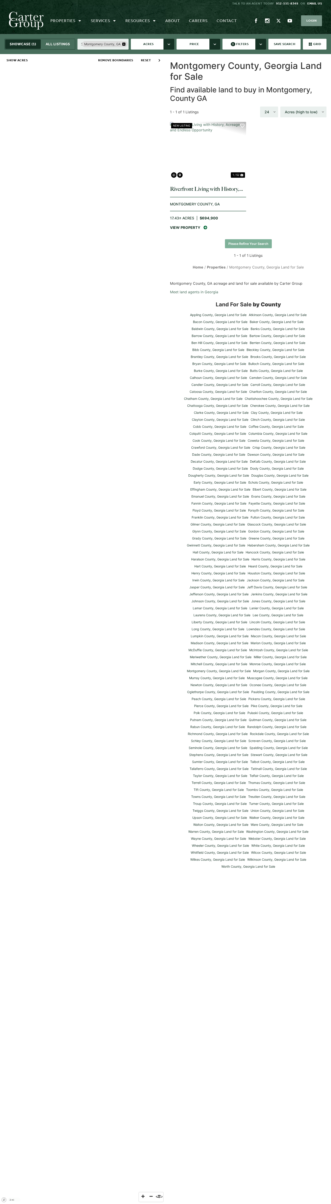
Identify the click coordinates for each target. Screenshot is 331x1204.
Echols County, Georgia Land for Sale (275, 482)
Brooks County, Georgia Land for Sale (278, 357)
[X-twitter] (278, 20)
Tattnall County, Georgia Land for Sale (279, 769)
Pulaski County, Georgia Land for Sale (275, 713)
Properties (62, 20)
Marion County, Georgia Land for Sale (278, 643)
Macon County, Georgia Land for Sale (278, 636)
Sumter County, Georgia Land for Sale (220, 762)
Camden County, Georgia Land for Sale (278, 378)
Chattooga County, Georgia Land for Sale (217, 405)
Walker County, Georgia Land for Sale (276, 817)
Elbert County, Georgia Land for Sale (279, 489)
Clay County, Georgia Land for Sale (277, 412)
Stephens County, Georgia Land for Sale (218, 755)
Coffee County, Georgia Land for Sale (276, 426)
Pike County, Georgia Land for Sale (276, 706)
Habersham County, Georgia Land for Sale (278, 545)
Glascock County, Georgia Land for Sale (276, 524)
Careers (198, 20)
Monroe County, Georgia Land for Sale (277, 664)
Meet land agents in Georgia (194, 292)
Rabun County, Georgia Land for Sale (217, 727)
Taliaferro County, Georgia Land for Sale (219, 769)
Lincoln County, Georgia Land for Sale (277, 622)
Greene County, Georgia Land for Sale (276, 538)
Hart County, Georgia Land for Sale (220, 566)
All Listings (58, 44)
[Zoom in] (143, 1196)
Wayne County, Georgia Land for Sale (218, 838)
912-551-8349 (287, 3)
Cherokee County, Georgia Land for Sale (280, 405)
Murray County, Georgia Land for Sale (217, 678)
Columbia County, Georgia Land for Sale (277, 433)
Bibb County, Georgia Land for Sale (218, 350)
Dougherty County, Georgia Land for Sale (218, 475)
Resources (137, 20)
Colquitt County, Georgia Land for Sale (217, 433)
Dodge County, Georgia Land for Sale (220, 468)
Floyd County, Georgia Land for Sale (219, 510)
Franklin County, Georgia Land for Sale (220, 517)
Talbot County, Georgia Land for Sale (277, 762)
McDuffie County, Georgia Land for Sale (217, 650)
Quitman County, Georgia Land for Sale (277, 720)
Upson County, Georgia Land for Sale (219, 817)
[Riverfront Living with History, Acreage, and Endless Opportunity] (208, 150)
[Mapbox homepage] (4, 1200)
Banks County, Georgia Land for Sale (278, 329)
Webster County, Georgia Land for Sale (277, 838)
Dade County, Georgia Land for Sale (218, 454)
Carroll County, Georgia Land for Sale (277, 385)
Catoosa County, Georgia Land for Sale (218, 392)
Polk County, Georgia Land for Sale (219, 713)
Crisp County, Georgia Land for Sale (278, 447)
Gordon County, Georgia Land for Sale (276, 531)
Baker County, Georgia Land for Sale (277, 322)
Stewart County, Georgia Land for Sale (279, 755)
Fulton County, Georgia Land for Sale (278, 517)
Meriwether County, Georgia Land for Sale (221, 657)
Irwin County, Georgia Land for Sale (218, 580)
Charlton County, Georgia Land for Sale (278, 392)
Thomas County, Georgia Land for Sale (276, 783)
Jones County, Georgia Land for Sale (278, 601)
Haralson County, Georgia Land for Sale (220, 559)
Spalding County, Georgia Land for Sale (278, 748)
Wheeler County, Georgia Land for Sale (220, 845)
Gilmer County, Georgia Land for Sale (217, 524)
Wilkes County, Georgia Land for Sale (217, 859)
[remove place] (123, 44)
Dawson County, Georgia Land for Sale (275, 454)
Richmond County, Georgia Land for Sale (218, 734)
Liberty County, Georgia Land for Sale (219, 622)
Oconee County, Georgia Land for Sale (277, 685)
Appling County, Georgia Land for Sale (218, 315)
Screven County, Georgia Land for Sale (277, 741)
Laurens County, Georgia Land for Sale (221, 615)
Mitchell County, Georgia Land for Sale (219, 664)
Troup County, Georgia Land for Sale (220, 804)
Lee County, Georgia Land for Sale (278, 615)
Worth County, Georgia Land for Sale (248, 866)
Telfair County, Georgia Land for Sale (276, 776)
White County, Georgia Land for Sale (278, 845)
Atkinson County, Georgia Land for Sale (278, 315)
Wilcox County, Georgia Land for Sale (278, 852)
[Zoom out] (151, 1196)
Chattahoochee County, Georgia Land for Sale (279, 399)
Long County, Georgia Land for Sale (218, 629)
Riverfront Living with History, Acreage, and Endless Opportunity (204, 189)
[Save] (242, 125)
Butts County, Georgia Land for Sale (276, 371)
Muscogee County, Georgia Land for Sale (277, 678)
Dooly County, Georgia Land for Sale (277, 468)
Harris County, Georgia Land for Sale (278, 559)
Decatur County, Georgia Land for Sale (219, 461)
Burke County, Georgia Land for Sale (221, 371)
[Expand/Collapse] (159, 60)
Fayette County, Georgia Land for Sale (277, 503)
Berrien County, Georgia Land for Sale (277, 343)
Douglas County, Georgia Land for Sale (279, 475)
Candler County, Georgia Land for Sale (219, 385)
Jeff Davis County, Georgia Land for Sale (277, 587)
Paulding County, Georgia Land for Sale (280, 692)
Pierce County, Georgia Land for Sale (221, 706)
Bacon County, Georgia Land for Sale (220, 322)
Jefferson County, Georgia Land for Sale (219, 594)
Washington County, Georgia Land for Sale (277, 831)
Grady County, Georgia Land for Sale (219, 538)
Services (100, 20)
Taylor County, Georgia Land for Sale (220, 776)
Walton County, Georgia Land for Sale (220, 824)
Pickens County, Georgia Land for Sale (276, 699)
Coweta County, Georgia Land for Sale (276, 440)
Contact (227, 20)
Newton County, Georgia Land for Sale (218, 685)
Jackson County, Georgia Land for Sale (275, 580)
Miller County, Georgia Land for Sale (280, 657)
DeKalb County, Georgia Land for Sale (278, 461)
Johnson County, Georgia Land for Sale (220, 601)
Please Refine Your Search (248, 244)
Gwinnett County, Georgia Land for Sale (216, 545)
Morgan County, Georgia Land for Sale (281, 671)
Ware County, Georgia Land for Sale (277, 824)
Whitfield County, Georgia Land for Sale (220, 852)
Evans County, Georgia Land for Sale (278, 496)
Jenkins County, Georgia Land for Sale (279, 594)
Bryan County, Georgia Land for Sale (219, 364)
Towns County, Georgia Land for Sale (218, 797)
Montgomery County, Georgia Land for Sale (219, 671)
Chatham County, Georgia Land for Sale (213, 399)
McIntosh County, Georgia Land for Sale (278, 650)
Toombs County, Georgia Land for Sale (274, 790)
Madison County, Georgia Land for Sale (219, 643)
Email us (314, 3)
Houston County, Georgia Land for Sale (276, 573)
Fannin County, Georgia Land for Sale (218, 503)
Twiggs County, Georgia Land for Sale (220, 811)
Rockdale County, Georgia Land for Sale (279, 734)
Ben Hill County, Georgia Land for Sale (219, 343)
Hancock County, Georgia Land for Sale (275, 552)
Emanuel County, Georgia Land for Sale (220, 496)
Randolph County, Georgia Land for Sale (276, 727)
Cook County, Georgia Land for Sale (219, 440)
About (172, 20)
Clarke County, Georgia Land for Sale (221, 412)
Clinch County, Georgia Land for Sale (278, 419)
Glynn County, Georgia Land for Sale (219, 531)
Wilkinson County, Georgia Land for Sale (276, 859)
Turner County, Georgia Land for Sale (276, 804)
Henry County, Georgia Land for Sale (218, 573)
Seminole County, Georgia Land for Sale (218, 748)
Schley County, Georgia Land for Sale (218, 741)
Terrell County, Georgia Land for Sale (219, 783)
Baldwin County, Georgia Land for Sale (220, 329)
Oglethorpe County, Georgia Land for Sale (218, 692)
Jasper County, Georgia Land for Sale (217, 587)
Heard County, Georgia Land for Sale (275, 566)
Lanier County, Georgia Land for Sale (276, 608)
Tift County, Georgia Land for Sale (219, 790)
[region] (83, 629)
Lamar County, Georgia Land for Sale (220, 608)
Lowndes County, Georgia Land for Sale (276, 629)
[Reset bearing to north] (159, 1196)
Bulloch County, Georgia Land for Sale (276, 364)
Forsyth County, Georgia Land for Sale (276, 510)
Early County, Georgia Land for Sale (220, 482)
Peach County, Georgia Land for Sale (219, 699)
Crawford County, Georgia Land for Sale (220, 447)
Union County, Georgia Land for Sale (277, 811)
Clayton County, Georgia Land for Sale (220, 419)
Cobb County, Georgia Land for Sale (219, 426)
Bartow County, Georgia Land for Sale (277, 336)
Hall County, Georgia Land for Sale (218, 552)
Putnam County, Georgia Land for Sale (218, 720)
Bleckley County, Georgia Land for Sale (275, 350)
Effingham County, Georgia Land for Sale (220, 489)
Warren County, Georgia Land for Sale (216, 831)
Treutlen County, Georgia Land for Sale (276, 797)
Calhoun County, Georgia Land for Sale (218, 378)
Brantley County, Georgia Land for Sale (219, 357)
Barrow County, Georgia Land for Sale (219, 336)
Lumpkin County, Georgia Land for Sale (220, 636)
